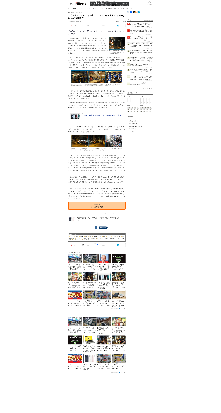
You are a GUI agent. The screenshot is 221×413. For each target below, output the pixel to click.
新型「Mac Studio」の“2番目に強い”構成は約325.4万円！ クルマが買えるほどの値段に (141, 52)
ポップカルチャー (77, 239)
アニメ (108, 236)
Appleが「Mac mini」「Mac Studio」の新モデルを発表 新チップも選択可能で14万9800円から (141, 45)
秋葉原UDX (112, 238)
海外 (119, 238)
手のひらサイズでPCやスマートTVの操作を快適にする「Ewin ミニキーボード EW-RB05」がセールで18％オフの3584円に (141, 59)
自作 (86, 236)
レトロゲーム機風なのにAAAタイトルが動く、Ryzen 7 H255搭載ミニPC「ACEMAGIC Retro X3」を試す (141, 38)
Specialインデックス (134, 129)
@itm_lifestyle (134, 11)
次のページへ (103, 227)
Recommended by (115, 308)
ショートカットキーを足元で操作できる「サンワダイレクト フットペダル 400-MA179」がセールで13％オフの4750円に (141, 78)
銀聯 (85, 238)
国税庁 (106, 238)
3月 (132, 100)
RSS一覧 (131, 131)
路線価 (93, 238)
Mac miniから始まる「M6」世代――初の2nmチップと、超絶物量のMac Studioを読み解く (141, 31)
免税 (104, 236)
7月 (144, 100)
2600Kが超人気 (97, 207)
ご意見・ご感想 (133, 121)
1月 (138, 100)
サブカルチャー (97, 236)
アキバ (72, 236)
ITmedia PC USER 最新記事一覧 (136, 11)
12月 (129, 107)
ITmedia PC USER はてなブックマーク (139, 11)
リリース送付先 (133, 123)
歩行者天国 (86, 239)
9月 (138, 107)
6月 (147, 100)
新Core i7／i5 (82, 41)
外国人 (81, 236)
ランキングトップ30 (147, 88)
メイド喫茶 (100, 238)
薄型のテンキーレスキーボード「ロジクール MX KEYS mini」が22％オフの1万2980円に (141, 71)
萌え (119, 236)
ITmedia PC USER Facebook (131, 11)
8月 (141, 100)
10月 (135, 107)
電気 (90, 236)
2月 (135, 100)
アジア (114, 236)
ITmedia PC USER (72, 8)
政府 (89, 238)
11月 (132, 107)
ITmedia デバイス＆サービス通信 (128, 11)
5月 (151, 100)
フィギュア (78, 238)
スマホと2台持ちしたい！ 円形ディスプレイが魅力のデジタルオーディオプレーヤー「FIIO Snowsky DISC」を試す (141, 25)
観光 (77, 236)
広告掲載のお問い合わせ (135, 126)
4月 (128, 100)
